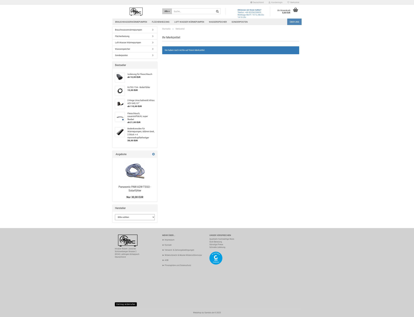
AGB (166, 260)
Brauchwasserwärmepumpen (131, 22)
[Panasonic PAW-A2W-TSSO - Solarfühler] (134, 170)
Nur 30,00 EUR (134, 197)
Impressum (169, 240)
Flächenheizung (160, 22)
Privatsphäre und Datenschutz (178, 265)
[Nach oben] (405, 312)
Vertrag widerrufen (125, 304)
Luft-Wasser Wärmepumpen (189, 22)
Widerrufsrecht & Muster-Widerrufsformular (183, 255)
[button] (257, 2)
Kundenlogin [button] (276, 2)
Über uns (294, 22)
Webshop (197, 313)
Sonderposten (240, 22)
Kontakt (168, 245)
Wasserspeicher (218, 22)
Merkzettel (294, 2)
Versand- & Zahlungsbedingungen (179, 250)
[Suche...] (217, 11)
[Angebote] (153, 154)
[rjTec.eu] (136, 11)
